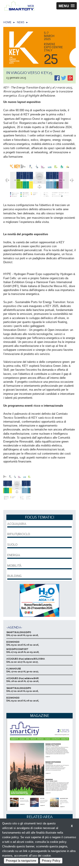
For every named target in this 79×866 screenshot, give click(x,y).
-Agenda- (14, 627)
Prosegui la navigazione (21, 860)
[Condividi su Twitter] (64, 78)
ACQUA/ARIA (16, 524)
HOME (7, 22)
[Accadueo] (39, 600)
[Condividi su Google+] (70, 78)
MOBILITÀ (14, 566)
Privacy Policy (51, 860)
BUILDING (14, 576)
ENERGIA (13, 555)
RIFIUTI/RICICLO (18, 534)
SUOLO (12, 545)
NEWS (20, 22)
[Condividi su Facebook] (57, 78)
